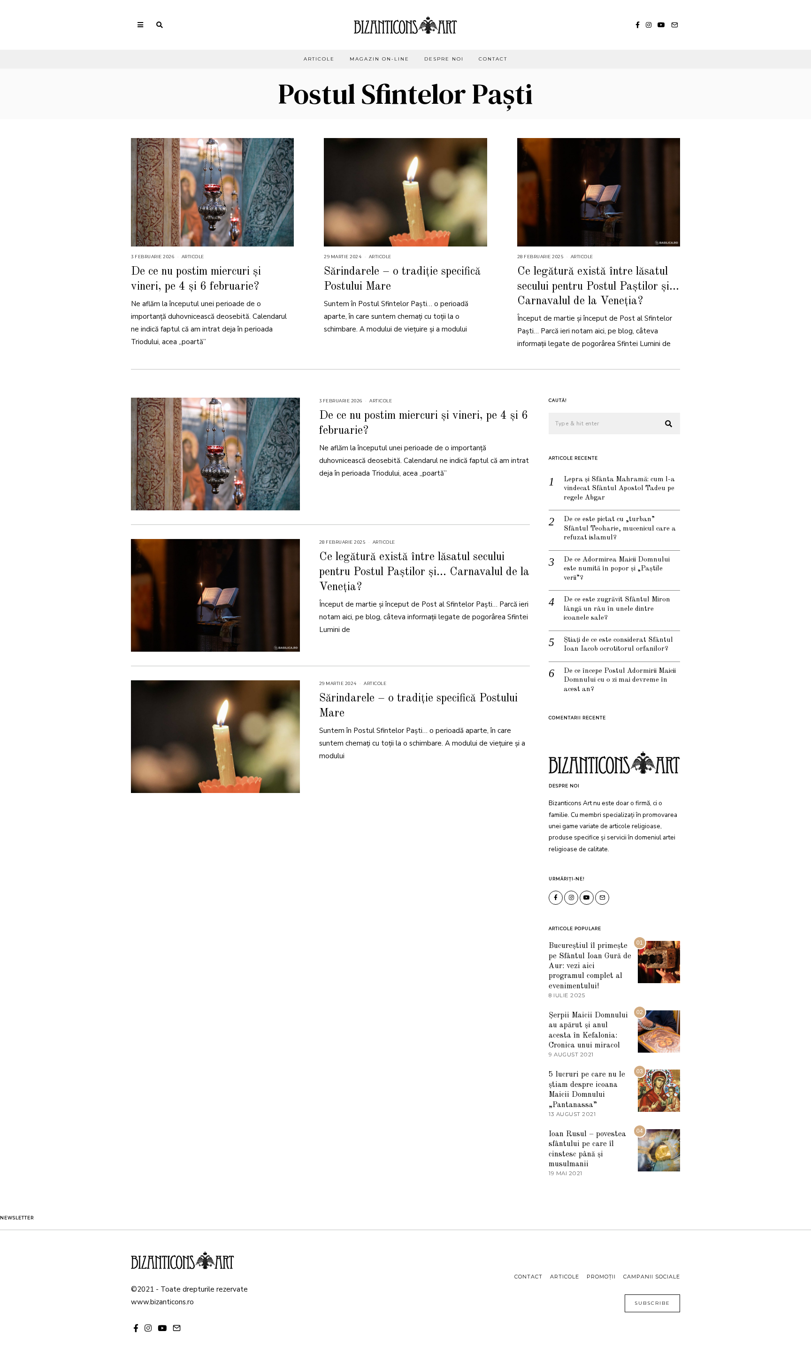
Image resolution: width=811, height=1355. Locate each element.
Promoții (601, 1276)
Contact (493, 59)
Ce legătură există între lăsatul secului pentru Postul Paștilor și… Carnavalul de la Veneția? (598, 286)
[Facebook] (637, 25)
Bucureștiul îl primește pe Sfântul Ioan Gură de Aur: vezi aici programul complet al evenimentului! (590, 966)
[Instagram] (648, 25)
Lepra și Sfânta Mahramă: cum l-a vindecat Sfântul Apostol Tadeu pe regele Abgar (619, 488)
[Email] (674, 25)
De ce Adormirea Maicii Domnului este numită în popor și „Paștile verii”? (617, 569)
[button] (669, 424)
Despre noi (444, 59)
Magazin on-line (379, 59)
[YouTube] (661, 25)
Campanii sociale (651, 1276)
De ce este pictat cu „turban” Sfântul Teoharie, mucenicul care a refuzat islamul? (620, 528)
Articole (319, 59)
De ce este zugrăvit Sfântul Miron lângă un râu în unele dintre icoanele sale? (617, 609)
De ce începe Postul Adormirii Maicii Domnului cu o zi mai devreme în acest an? (620, 680)
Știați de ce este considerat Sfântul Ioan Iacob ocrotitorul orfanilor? (618, 645)
